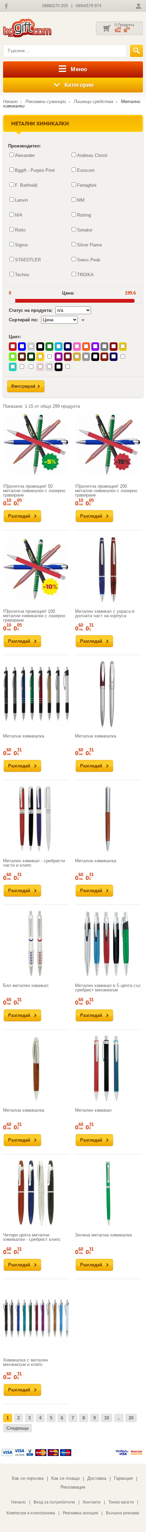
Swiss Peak (89, 259)
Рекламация (72, 1487)
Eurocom (86, 170)
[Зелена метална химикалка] (108, 1193)
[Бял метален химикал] (36, 943)
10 (106, 1417)
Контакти (92, 1502)
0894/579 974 (89, 5)
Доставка (96, 1478)
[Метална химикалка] (36, 694)
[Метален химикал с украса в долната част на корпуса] (108, 569)
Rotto (20, 230)
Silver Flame (89, 244)
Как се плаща (65, 1478)
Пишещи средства (93, 101)
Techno (22, 274)
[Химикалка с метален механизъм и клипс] (36, 1318)
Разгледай (19, 516)
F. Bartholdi (26, 185)
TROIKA (85, 274)
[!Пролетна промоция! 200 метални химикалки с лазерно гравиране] (108, 444)
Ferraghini (86, 185)
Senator (84, 230)
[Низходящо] (82, 320)
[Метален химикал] (108, 1068)
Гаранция (123, 1478)
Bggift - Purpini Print (35, 170)
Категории (79, 85)
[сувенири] (37, 28)
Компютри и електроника (30, 1513)
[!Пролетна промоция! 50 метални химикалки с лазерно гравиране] (36, 444)
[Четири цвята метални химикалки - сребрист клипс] (36, 1193)
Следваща (17, 1428)
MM (81, 200)
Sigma (21, 244)
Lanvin (21, 200)
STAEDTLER (28, 259)
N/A (18, 215)
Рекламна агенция (80, 1513)
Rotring (84, 215)
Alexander (25, 155)
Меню (79, 69)
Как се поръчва (27, 1478)
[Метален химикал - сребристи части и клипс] (36, 818)
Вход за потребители (54, 1502)
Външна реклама (122, 1513)
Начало (10, 101)
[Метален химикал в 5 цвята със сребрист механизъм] (108, 943)
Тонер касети (121, 1502)
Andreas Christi (92, 155)
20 (131, 1417)
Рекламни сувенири (45, 101)
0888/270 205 (55, 5)
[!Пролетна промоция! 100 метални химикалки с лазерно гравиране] (36, 569)
